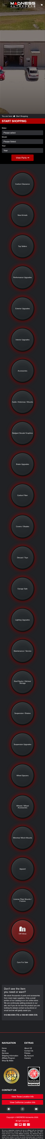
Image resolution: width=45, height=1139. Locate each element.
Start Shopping (22, 116)
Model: (4, 137)
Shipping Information (10, 1055)
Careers (27, 1058)
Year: (4, 146)
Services (5, 1053)
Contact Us (28, 1050)
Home (4, 1048)
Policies (27, 1053)
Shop (4, 1050)
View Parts (21, 157)
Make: (4, 128)
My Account (29, 1055)
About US (28, 1048)
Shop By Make (7, 1060)
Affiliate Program (8, 1058)
